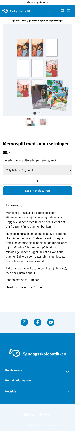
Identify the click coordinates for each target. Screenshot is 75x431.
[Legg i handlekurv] (37, 190)
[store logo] (17, 11)
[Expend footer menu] (68, 371)
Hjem (14, 20)
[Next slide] (67, 70)
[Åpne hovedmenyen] (68, 11)
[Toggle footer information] (68, 382)
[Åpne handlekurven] (62, 11)
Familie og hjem (25, 20)
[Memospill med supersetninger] (37, 70)
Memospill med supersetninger (48, 20)
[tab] (35, 113)
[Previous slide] (7, 70)
